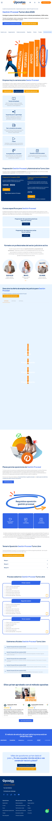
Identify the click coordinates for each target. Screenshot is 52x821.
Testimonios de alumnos (20, 805)
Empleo (29, 808)
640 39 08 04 (8, 788)
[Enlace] (26, 647)
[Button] (30, 2)
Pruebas (40, 32)
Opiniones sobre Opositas (21, 810)
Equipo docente (11, 32)
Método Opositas (19, 803)
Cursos (4, 805)
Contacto (30, 810)
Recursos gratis (6, 815)
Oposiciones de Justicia (21, 8)
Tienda (4, 813)
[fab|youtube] (19, 794)
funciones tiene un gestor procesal (26, 477)
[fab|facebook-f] (3, 794)
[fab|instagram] (7, 794)
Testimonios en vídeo (20, 808)
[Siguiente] (47, 269)
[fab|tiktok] (11, 794)
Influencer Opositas (20, 815)
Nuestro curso (3, 32)
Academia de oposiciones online (9, 8)
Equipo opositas (31, 803)
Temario (34, 32)
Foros (4, 808)
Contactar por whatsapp (9, 791)
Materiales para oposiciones (8, 810)
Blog (28, 805)
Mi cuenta (30, 813)
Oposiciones (5, 803)
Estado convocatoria (21, 32)
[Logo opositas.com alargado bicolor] (19, 2)
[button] (1, 2)
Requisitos (29, 32)
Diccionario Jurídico (19, 813)
